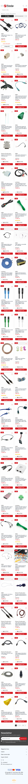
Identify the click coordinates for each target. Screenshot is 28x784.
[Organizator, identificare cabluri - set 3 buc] (21, 349)
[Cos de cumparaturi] (26, 6)
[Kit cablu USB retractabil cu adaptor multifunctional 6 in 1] (21, 584)
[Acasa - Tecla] (8, 6)
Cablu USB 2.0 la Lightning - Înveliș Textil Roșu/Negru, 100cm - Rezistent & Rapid (20, 623)
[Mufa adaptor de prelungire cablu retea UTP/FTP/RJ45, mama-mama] (7, 56)
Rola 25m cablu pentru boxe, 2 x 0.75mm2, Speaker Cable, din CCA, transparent (7, 359)
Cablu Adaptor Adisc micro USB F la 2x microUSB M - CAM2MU (6, 245)
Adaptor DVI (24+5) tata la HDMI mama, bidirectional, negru (20, 273)
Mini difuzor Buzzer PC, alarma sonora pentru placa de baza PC (20, 448)
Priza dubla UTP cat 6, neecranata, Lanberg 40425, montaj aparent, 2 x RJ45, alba (20, 479)
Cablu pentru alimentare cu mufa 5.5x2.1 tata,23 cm (20, 155)
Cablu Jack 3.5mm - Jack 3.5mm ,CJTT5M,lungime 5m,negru (6, 623)
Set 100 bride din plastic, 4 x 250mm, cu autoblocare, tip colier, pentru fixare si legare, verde (21, 214)
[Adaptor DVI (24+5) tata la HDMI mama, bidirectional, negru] (21, 263)
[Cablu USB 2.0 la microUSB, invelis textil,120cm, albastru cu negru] (21, 25)
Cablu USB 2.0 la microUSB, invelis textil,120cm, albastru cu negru (20, 36)
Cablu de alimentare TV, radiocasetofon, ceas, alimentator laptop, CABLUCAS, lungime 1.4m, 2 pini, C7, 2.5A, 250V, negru (6, 96)
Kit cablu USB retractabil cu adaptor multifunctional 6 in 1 (21, 595)
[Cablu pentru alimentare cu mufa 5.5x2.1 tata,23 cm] (21, 145)
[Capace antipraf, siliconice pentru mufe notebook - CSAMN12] (21, 556)
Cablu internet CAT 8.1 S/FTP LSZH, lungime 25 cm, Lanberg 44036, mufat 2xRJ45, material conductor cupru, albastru (7, 302)
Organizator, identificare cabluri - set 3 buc (20, 359)
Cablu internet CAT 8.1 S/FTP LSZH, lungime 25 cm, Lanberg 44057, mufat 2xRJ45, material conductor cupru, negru (21, 302)
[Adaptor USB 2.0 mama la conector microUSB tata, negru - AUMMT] (21, 674)
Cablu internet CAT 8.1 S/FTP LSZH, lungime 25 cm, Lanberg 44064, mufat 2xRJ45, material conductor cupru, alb (21, 330)
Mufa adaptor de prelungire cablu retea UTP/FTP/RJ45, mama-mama (6, 66)
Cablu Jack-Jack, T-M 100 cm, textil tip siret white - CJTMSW (6, 595)
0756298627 (5, 762)
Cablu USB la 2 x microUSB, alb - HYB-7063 (20, 245)
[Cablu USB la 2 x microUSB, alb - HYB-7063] (21, 235)
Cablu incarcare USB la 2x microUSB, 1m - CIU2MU (6, 566)
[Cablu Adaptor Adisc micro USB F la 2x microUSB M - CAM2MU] (7, 235)
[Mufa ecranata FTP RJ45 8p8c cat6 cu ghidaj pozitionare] (21, 56)
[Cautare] (25, 9)
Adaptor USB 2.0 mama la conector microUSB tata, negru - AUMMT (20, 684)
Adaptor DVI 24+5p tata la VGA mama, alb (6, 155)
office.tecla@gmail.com (7, 764)
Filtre (7, 16)
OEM (2, 34)
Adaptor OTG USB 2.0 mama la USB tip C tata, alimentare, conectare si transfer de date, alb (7, 184)
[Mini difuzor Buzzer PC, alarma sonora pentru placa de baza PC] (21, 438)
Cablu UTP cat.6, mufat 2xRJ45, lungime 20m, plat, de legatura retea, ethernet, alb (6, 684)
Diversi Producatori (6, 153)
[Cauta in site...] (23, 6)
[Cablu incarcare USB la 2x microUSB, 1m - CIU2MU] (7, 556)
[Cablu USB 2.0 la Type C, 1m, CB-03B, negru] (7, 25)
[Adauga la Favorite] (12, 20)
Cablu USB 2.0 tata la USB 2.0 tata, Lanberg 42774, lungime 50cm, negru (7, 448)
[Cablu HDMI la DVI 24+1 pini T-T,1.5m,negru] (7, 643)
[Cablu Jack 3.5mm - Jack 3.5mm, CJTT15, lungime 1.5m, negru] (7, 379)
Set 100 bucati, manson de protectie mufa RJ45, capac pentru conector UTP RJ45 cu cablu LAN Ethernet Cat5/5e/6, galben (7, 713)
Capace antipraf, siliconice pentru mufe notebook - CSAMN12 (20, 566)
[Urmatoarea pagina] (25, 725)
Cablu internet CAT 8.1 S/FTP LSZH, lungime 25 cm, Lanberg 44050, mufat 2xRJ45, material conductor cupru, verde (7, 330)
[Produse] (2, 5)
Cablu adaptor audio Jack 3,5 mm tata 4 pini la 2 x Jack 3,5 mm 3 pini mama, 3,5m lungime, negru (7, 214)
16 (23, 725)
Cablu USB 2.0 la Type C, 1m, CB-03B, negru (7, 36)
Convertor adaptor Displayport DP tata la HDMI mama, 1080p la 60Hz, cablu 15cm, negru (21, 420)
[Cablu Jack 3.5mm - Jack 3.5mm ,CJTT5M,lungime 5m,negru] (7, 613)
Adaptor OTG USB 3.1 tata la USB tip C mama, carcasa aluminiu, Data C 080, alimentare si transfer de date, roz (6, 507)
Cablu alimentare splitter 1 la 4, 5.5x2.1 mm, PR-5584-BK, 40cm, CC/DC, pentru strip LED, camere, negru (7, 536)
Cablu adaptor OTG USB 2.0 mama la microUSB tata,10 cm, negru (20, 654)
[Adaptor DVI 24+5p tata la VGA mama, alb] (7, 145)
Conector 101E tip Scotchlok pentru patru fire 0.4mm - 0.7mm (20, 389)
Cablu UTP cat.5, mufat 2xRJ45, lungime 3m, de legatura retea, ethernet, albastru (6, 420)
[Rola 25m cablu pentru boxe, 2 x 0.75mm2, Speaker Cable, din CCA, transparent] (7, 349)
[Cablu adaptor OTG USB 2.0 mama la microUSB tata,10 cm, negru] (21, 643)
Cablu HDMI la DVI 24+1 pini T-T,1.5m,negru (7, 654)
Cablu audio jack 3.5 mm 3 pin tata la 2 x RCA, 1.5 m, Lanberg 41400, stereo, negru (21, 184)
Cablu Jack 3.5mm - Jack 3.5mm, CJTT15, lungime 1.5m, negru (6, 389)
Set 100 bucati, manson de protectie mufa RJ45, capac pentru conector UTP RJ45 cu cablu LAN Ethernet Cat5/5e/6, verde (21, 127)
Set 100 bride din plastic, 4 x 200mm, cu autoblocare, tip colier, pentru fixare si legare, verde (21, 536)
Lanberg (17, 64)
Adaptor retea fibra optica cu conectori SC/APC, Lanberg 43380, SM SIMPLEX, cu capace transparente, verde (21, 507)
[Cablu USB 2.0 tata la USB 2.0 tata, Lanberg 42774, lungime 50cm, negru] (7, 438)
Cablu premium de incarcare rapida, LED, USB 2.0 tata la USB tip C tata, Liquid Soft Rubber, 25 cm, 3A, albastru (21, 96)
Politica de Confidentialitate (11, 742)
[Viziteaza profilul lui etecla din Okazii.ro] (14, 781)
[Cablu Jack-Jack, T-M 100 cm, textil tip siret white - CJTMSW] (7, 584)
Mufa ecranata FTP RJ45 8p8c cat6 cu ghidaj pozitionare (21, 66)
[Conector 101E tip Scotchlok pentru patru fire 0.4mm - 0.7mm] (21, 379)
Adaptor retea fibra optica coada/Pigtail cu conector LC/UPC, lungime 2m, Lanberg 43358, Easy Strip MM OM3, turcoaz (6, 127)
